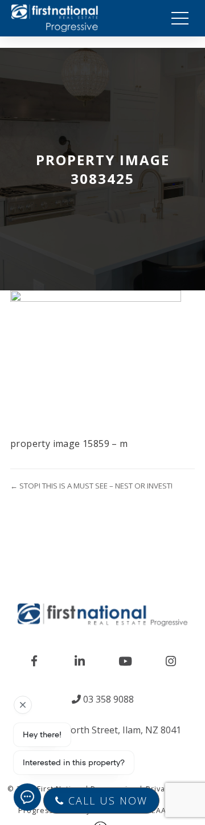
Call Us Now (105, 800)
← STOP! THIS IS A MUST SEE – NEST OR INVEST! (91, 486)
